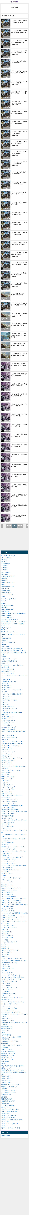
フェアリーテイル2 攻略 (8, 915)
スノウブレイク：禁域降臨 (9, 801)
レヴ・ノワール (5, 995)
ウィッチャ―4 (5, 698)
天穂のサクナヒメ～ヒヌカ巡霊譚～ (11, 1045)
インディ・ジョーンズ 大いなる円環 (11, 689)
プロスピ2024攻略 (6, 931)
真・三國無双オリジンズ (8, 1092)
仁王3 (3, 1032)
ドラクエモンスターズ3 (8, 863)
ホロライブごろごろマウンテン (10, 950)
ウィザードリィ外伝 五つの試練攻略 (11, 694)
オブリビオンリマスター (8, 723)
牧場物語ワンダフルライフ (9, 1086)
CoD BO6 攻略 (5, 563)
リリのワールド (5, 991)
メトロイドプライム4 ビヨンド (10, 975)
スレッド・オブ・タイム (8, 803)
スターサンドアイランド (8, 789)
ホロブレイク (5, 948)
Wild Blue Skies (6, 638)
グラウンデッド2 (6, 756)
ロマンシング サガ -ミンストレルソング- (13, 1002)
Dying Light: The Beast (8, 576)
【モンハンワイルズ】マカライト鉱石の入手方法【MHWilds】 (19, 153)
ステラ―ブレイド (6, 797)
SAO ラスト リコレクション (9, 619)
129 (7, 526)
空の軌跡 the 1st (6, 1094)
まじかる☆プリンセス (7, 669)
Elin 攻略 (4, 578)
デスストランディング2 (8, 849)
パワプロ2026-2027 (7, 894)
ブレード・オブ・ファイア (9, 927)
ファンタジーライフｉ (7, 909)
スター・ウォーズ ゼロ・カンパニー (11, 795)
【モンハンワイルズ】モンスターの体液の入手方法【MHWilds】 (19, 254)
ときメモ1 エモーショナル (9, 658)
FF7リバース (5, 588)
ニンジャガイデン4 (6, 873)
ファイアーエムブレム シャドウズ (11, 902)
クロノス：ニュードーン (8, 751)
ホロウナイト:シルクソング (9, 942)
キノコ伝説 (4, 739)
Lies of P (3, 603)
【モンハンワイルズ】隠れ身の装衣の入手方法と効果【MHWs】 (19, 274)
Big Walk (4, 559)
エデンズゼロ (5, 710)
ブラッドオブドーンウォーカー (10, 919)
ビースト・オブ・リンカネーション (11, 900)
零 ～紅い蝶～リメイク (8, 1107)
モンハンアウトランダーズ (9, 981)
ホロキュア (4, 944)
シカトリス (4, 782)
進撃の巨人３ (5, 1103)
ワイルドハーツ (5, 1006)
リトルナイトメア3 (6, 989)
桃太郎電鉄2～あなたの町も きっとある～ (13, 1070)
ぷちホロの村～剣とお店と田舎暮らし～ (13, 665)
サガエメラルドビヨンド (8, 776)
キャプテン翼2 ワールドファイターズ (12, 743)
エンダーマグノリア (7, 716)
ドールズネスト (5, 871)
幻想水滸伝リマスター (7, 1055)
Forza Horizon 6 (6, 592)
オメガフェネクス (6, 725)
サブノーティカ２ (6, 780)
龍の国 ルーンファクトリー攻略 (10, 1128)
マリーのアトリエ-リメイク (9, 962)
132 (18, 526)
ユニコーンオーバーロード (9, 987)
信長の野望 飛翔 (6, 1035)
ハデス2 (3, 875)
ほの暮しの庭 (5, 667)
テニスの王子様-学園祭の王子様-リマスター (14, 838)
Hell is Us (4, 601)
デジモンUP (4, 844)
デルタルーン (5, 855)
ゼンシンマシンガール (7, 818)
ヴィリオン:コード (6, 1018)
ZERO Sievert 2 (5, 646)
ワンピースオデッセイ (7, 1010)
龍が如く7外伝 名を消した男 (9, 1123)
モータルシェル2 (6, 985)
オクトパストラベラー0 (8, 720)
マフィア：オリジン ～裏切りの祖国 (11, 958)
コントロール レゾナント (8, 760)
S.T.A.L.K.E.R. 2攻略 (7, 617)
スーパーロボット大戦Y (8, 807)
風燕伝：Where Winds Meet (9, 1111)
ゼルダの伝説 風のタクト (9, 813)
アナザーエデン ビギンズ (8, 681)
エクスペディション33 (8, 706)
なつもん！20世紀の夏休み (9, 661)
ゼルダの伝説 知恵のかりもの (10, 809)
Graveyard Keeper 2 (7, 594)
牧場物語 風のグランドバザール (11, 1084)
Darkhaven (4, 574)
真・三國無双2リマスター (8, 1090)
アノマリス (4, 683)
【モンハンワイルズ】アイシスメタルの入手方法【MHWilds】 (19, 133)
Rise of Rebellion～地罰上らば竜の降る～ (13, 613)
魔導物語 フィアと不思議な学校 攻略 (12, 1119)
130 (10, 526)
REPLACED (5, 611)
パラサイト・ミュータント (9, 890)
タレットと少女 (5, 824)
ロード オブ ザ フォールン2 (9, 1004)
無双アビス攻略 (5, 1082)
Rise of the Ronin (6, 615)
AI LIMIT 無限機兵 (6, 557)
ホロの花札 (4, 940)
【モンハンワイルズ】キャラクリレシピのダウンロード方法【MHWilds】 (19, 52)
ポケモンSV (4, 956)
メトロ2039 (4, 971)
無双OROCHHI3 (6, 1080)
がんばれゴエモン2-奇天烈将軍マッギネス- (13, 650)
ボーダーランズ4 (6, 952)
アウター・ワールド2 (7, 673)
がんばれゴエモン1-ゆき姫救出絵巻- (11, 648)
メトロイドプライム (7, 973)
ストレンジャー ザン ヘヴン (9, 799)
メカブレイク (5, 964)
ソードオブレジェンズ (7, 822)
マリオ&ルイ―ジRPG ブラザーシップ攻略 (13, 960)
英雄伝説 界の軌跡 (6, 1099)
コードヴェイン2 (6, 762)
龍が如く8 (4, 1125)
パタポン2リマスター (7, 886)
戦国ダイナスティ (6, 1057)
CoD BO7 (4, 565)
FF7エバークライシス (7, 586)
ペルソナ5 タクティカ (7, 935)
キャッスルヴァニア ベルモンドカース (12, 741)
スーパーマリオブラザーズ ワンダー (11, 805)
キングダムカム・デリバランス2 (10, 745)
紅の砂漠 (4, 1097)
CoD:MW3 (4, 568)
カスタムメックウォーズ (8, 727)
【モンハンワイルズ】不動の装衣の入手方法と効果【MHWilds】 (19, 284)
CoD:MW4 (4, 570)
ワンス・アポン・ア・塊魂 (9, 1008)
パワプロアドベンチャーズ (9, 896)
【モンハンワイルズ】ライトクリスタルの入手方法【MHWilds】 (19, 83)
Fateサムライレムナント (8, 582)
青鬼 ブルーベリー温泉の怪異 (10, 1109)
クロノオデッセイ (6, 749)
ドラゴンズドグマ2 (6, 867)
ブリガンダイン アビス (8, 925)
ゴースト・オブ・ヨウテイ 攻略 (10, 770)
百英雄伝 (4, 1088)
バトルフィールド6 (6, 882)
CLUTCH (4, 561)
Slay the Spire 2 (6, 627)
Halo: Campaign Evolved (8, 599)
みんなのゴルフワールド (8, 671)
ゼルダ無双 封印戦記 (7, 816)
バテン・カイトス (6, 880)
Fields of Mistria (5, 590)
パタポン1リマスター (7, 884)
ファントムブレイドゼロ (8, 911)
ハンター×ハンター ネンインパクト (11, 878)
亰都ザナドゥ (5, 1030)
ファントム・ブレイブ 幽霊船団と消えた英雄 (14, 913)
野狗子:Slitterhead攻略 (7, 1105)
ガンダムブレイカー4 (7, 735)
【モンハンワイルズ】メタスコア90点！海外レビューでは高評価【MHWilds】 (19, 335)
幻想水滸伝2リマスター (8, 1053)
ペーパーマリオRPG (7, 937)
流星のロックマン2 (6, 1078)
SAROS (3, 625)
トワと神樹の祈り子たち (8, 859)
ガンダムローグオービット (9, 737)
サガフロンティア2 (6, 778)
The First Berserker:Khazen (9, 632)
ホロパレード (5, 946)
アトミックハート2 (6, 679)
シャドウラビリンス (7, 785)
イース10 (4, 692)
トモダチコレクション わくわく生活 (11, 857)
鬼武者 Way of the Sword (8, 1115)
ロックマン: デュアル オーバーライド (12, 997)
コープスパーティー (7, 764)
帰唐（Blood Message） (8, 1051)
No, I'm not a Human (7, 605)
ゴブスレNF (4, 768)
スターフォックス (6, 793)
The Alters (4, 630)
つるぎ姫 (4, 656)
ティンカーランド (6, 828)
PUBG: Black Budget (7, 609)
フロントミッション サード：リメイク (12, 917)
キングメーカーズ (6, 747)
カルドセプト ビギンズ (8, 729)
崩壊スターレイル (6, 1049)
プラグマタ (4, 929)
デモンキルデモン (6, 853)
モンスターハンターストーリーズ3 (11, 979)
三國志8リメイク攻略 (7, 1020)
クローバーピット (6, 754)
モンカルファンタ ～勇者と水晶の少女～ (13, 977)
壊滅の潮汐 (4, 1043)
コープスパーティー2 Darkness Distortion (13, 766)
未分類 (3, 1063)
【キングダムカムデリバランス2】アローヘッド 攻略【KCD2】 (19, 315)
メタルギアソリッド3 (7, 968)
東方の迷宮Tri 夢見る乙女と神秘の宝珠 (12, 1066)
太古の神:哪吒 (5, 1047)
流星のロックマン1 (6, 1076)
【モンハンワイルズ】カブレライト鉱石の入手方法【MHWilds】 (19, 143)
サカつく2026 (5, 774)
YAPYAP (4, 644)
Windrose (4, 640)
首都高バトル (5, 1113)
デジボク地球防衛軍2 (7, 842)
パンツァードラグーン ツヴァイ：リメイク (13, 898)
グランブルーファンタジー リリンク (11, 758)
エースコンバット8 (6, 718)
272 (27, 526)
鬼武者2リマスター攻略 (8, 1117)
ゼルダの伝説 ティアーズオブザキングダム (14, 811)
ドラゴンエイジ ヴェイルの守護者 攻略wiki (13, 865)
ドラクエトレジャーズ (7, 861)
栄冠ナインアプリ (6, 1068)
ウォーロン (4, 702)
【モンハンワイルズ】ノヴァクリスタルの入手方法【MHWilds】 (19, 103)
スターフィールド (6, 791)
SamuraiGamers (5, 1135)
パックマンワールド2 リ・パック (11, 888)
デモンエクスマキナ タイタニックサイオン (13, 851)
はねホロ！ (4, 663)
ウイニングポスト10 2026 (8, 700)
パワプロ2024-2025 (7, 892)
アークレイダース (6, 685)
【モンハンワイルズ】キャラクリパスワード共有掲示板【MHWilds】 (19, 42)
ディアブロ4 (5, 840)
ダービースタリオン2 (7, 826)
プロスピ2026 (5, 933)
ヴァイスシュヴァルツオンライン (11, 1012)
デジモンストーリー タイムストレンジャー (13, 847)
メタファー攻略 (5, 966)
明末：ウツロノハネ (7, 1059)
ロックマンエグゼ (6, 999)
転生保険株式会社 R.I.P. (8, 1101)
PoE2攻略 (4, 607)
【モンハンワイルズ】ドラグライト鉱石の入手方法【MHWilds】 (19, 163)
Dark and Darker (6, 572)
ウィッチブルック (6, 696)
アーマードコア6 (6, 687)
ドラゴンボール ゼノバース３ (10, 869)
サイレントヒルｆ (6, 772)
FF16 (3, 584)
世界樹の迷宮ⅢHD (6, 1028)
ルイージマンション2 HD (8, 993)
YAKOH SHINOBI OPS (8, 642)
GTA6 (3, 596)
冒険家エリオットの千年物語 (9, 1041)
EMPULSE (4, 580)
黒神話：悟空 (5, 1121)
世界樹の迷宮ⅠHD (6, 1026)
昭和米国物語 (5, 1061)
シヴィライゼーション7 (8, 787)
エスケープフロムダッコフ (9, 708)
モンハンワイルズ (6, 983)
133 (21, 526)
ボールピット (5, 954)
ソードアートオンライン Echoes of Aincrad (13, 820)
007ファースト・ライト (8, 555)
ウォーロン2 (5, 704)
